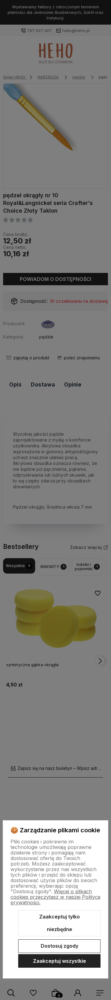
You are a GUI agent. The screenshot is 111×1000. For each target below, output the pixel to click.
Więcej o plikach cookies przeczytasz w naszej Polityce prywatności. (55, 897)
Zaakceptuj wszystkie (59, 961)
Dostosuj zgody (59, 946)
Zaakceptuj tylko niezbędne (59, 923)
